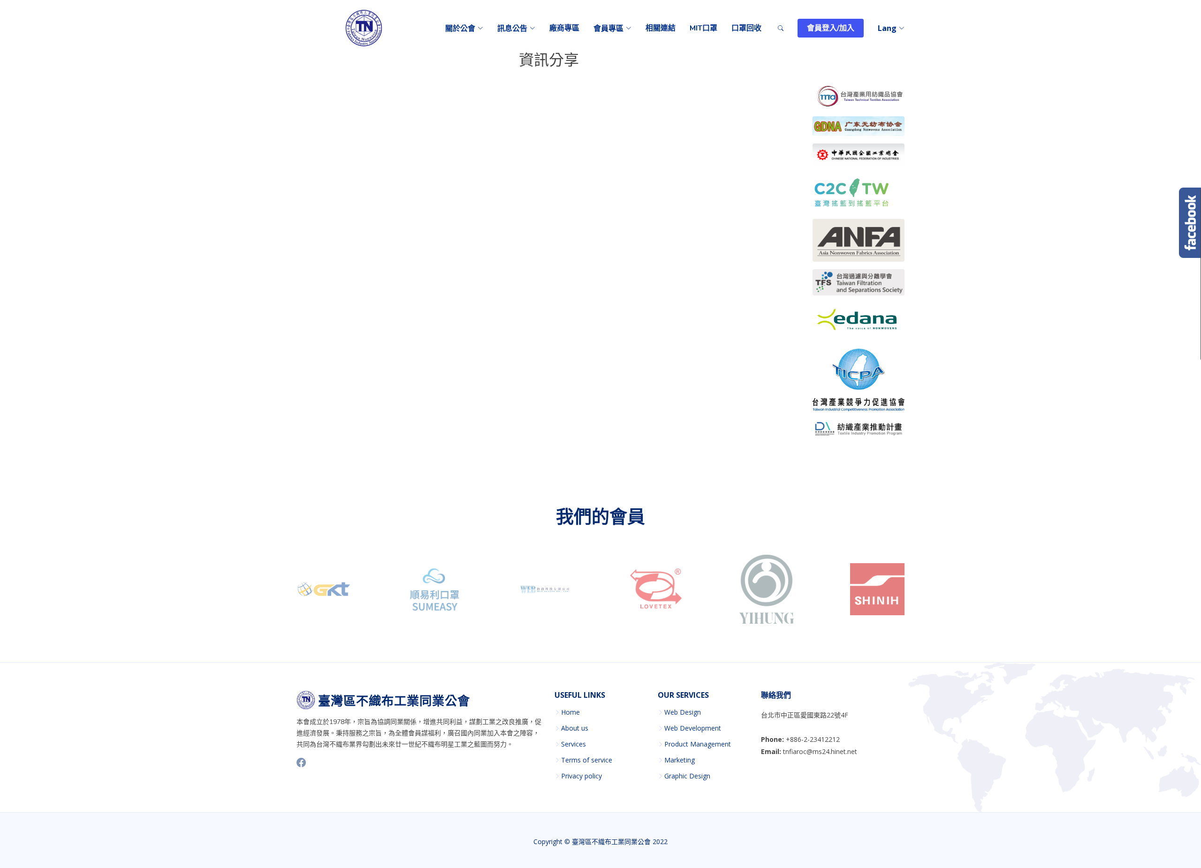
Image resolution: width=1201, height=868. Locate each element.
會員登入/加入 (830, 28)
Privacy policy (581, 776)
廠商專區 (564, 28)
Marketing (679, 760)
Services (573, 744)
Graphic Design (687, 776)
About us (574, 728)
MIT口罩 (703, 28)
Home (570, 712)
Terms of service (586, 760)
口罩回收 (746, 28)
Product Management (697, 744)
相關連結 (661, 28)
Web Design (682, 712)
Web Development (692, 728)
